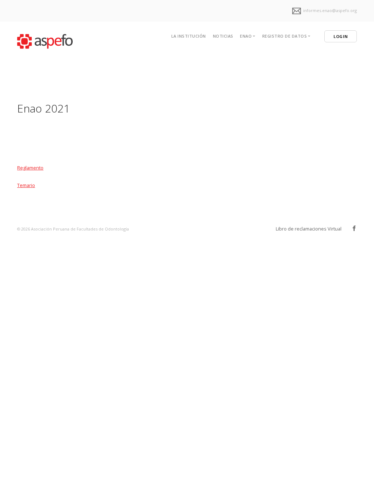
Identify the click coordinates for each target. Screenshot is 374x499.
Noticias (223, 36)
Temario (26, 185)
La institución (188, 36)
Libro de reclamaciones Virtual (308, 228)
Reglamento (30, 167)
